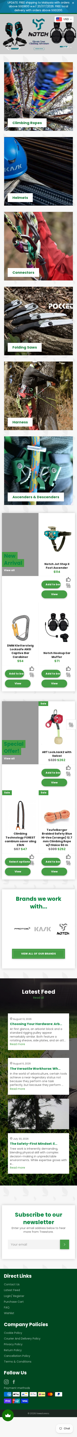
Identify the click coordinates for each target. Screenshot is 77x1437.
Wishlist (9, 1313)
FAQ (6, 1307)
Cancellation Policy (17, 1356)
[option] (38, 34)
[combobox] (64, 19)
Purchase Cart (14, 1302)
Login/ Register (14, 1296)
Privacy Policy (13, 1344)
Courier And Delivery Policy (22, 1339)
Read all (38, 998)
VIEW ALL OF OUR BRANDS (38, 954)
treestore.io (43, 1413)
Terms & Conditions (17, 1362)
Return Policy (13, 1350)
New (67, 47)
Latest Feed (12, 1290)
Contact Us (12, 1284)
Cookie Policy (13, 1333)
